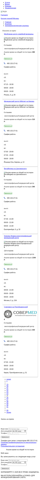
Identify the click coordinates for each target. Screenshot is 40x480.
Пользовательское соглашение (13, 446)
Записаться (8, 59)
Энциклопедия (10, 8)
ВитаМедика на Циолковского (15, 169)
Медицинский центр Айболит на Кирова (19, 101)
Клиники (8, 6)
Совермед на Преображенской (16, 307)
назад (8, 379)
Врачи (7, 4)
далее (8, 412)
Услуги (7, 2)
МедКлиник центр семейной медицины (19, 34)
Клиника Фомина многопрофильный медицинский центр (17, 237)
